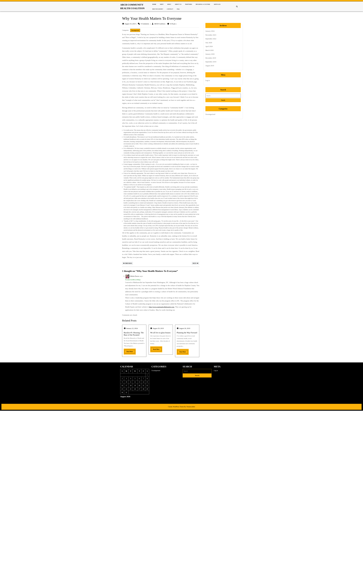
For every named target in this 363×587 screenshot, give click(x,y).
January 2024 (209, 31)
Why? (162, 4)
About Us (178, 4)
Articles (217, 4)
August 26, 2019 (184, 328)
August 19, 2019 (130, 24)
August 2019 (209, 66)
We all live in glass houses (160, 333)
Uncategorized (135, 30)
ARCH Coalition (159, 24)
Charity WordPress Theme (176, 406)
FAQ (178, 9)
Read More (128, 351)
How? (169, 4)
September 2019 (210, 62)
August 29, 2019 (158, 328)
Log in (207, 80)
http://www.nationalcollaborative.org (161, 307)
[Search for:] (223, 96)
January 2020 (209, 54)
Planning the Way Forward (187, 333)
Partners (188, 4)
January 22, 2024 (132, 328)
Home (154, 4)
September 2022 (210, 39)
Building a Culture (203, 4)
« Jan (121, 400)
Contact (170, 9)
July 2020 (208, 43)
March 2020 (209, 50)
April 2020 (209, 46)
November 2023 (210, 35)
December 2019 (210, 58)
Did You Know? (157, 9)
